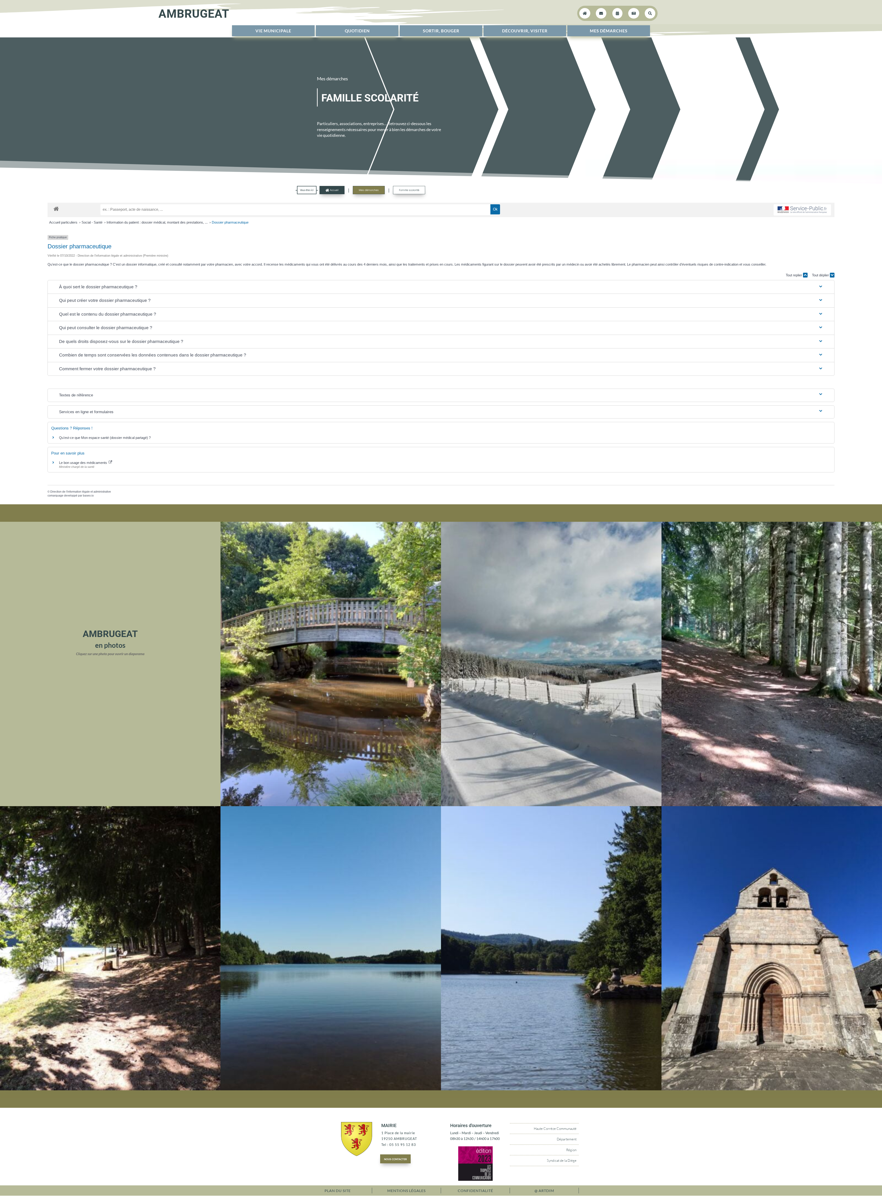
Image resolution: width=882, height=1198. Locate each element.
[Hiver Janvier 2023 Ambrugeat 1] (551, 805)
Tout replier (794, 275)
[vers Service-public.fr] (802, 210)
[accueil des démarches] (56, 208)
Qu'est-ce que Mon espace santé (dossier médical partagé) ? (105, 438)
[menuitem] (273, 30)
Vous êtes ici (307, 189)
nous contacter (395, 1159)
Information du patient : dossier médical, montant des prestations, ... (158, 222)
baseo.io (88, 495)
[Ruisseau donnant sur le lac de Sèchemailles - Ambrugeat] (330, 805)
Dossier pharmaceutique (230, 222)
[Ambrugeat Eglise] (772, 1089)
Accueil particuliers (63, 222)
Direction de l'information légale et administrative (80, 491)
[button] (441, 287)
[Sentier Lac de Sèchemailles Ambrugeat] (772, 805)
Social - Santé (92, 222)
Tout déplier (821, 275)
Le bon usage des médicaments (83, 463)
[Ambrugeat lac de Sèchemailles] (330, 1089)
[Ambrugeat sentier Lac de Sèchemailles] (110, 1089)
